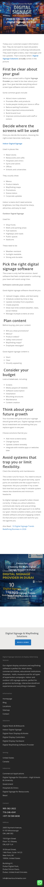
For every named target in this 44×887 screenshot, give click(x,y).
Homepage (7, 698)
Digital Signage (22, 14)
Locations (7, 706)
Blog (5, 702)
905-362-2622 (9, 808)
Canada (6, 761)
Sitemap (6, 710)
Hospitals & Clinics (10, 788)
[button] (41, 4)
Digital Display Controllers (14, 737)
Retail (5, 795)
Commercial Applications (13, 773)
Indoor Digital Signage (12, 729)
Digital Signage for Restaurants (16, 791)
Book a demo (23, 642)
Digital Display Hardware (13, 741)
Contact (6, 714)
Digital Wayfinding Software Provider (18, 745)
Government (8, 784)
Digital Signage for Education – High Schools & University (21, 778)
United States (8, 758)
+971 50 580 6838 (11, 816)
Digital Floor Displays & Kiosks (15, 733)
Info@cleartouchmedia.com (14, 878)
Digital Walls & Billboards (13, 726)
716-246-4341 (9, 812)
